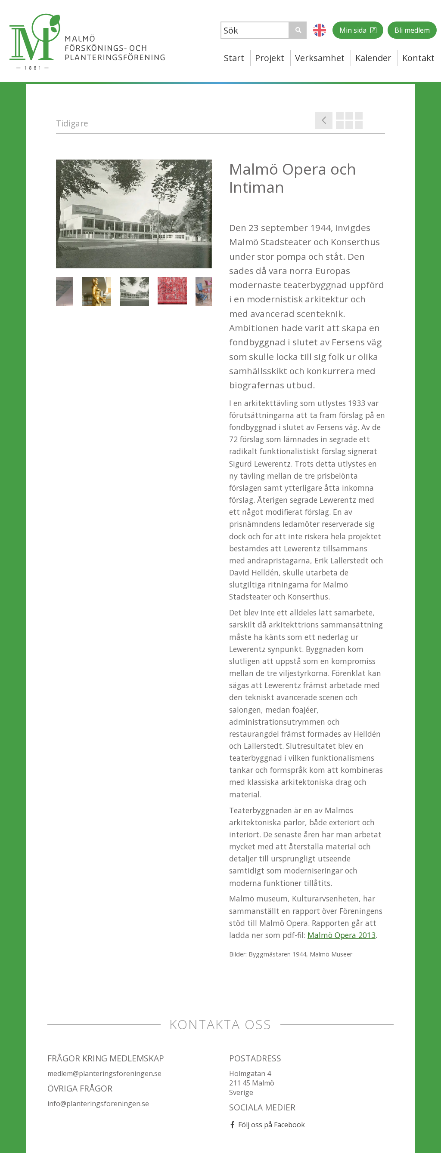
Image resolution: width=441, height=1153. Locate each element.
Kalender (373, 58)
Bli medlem (412, 30)
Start (234, 58)
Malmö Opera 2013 (341, 935)
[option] (134, 214)
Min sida (353, 30)
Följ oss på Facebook (271, 1124)
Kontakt (418, 58)
